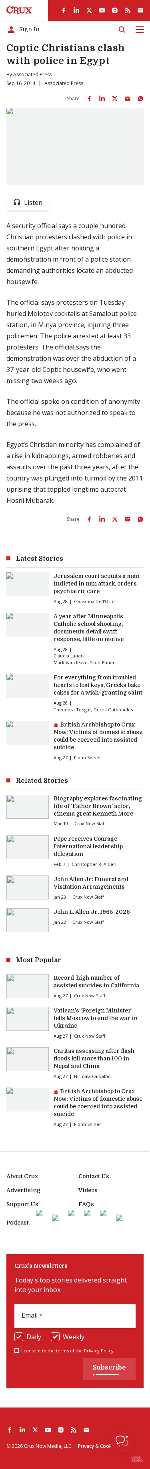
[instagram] (114, 10)
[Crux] (19, 10)
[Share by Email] (127, 98)
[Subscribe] (140, 10)
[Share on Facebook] (89, 98)
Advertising (23, 1190)
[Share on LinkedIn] (102, 98)
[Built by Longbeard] (137, 1459)
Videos (88, 1190)
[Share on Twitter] (114, 98)
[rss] (127, 10)
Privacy (86, 1446)
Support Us (22, 1204)
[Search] (122, 30)
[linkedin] (76, 10)
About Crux (22, 1176)
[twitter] (89, 10)
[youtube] (102, 10)
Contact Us (93, 1176)
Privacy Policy (99, 1351)
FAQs (86, 1204)
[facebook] (63, 10)
